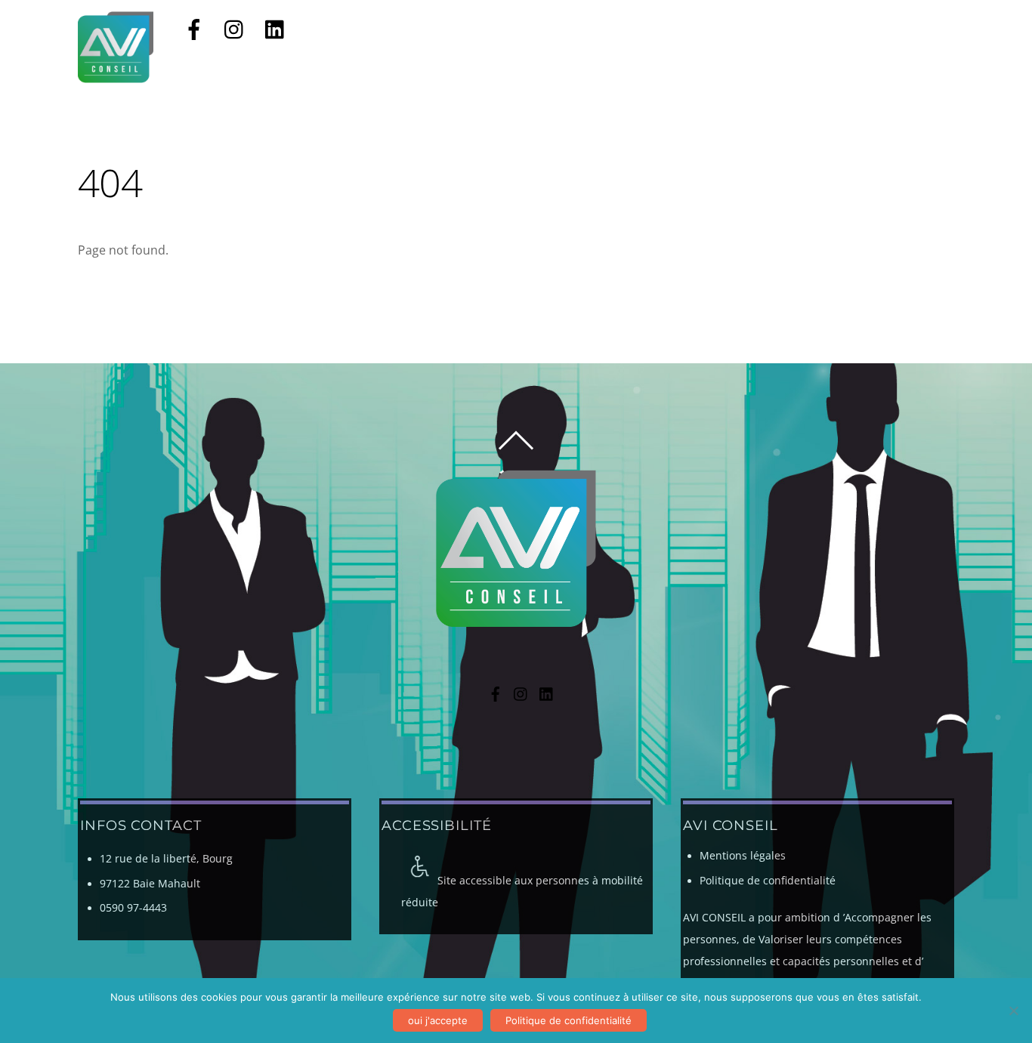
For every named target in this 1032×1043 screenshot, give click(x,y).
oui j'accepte (438, 1020)
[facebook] (194, 28)
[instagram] (235, 28)
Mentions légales (743, 855)
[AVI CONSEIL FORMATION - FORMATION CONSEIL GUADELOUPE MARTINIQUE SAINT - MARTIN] (115, 75)
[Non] (1013, 1010)
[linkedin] (276, 28)
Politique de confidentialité (768, 880)
